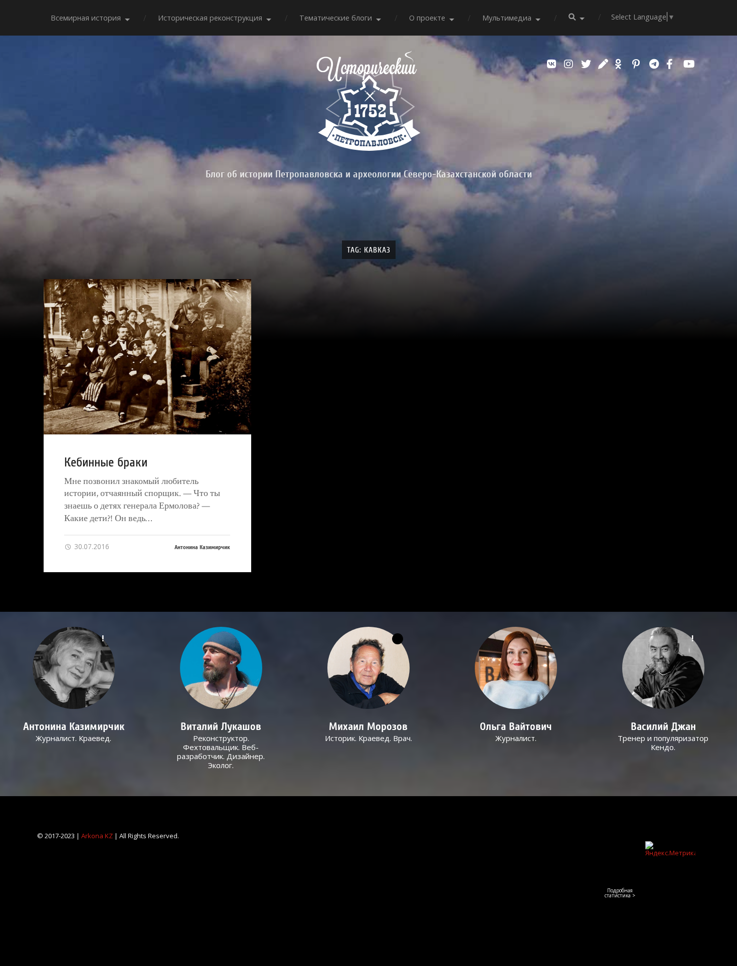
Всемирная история (86, 18)
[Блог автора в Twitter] (587, 64)
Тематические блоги (335, 18)
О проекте (427, 18)
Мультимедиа (506, 18)
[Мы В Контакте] (553, 64)
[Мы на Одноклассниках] (621, 64)
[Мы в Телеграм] (655, 64)
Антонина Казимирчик (202, 547)
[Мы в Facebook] (672, 64)
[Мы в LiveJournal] (604, 64)
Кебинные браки (105, 462)
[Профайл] (221, 668)
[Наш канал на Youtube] (689, 64)
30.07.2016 (90, 546)
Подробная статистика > (620, 893)
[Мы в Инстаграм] (570, 64)
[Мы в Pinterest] (638, 64)
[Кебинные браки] (147, 356)
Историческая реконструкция (210, 18)
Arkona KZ (97, 835)
